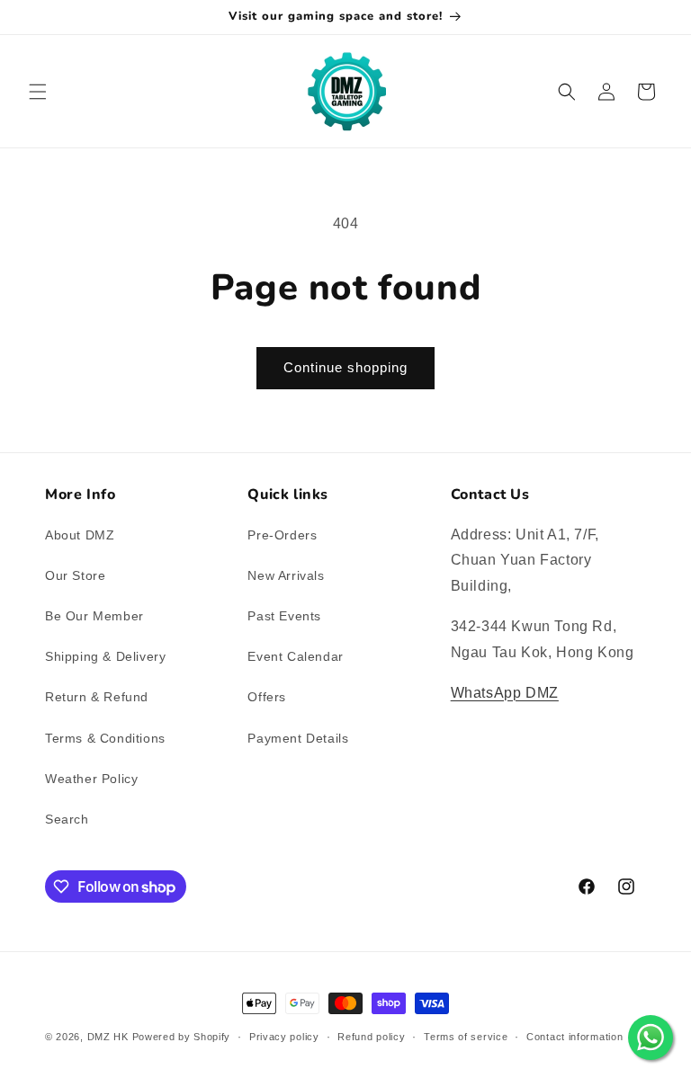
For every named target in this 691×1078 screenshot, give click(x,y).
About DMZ (79, 535)
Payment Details (297, 738)
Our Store (75, 575)
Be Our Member (94, 616)
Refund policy (371, 1036)
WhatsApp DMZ (505, 692)
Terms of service (465, 1036)
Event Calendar (295, 656)
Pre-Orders (282, 535)
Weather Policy (91, 778)
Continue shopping (345, 367)
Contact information (574, 1036)
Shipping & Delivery (105, 656)
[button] (38, 91)
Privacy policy (284, 1036)
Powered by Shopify (181, 1036)
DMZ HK (108, 1036)
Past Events (284, 616)
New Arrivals (285, 575)
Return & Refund (96, 697)
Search (67, 819)
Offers (266, 697)
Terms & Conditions (105, 738)
